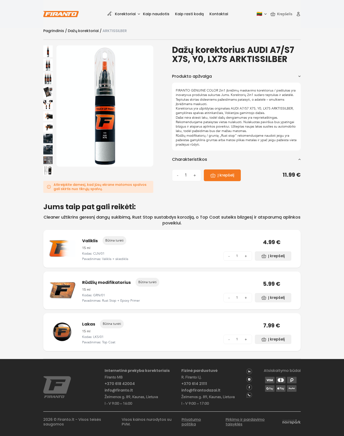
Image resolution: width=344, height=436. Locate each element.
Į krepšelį (226, 175)
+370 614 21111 (194, 383)
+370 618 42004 (120, 383)
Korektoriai (125, 14)
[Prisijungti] (298, 14)
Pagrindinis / (55, 30)
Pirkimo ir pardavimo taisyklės (245, 422)
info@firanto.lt (119, 390)
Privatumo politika (191, 422)
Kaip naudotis (156, 14)
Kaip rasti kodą (189, 14)
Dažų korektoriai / (85, 30)
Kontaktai (218, 14)
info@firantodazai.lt (200, 390)
